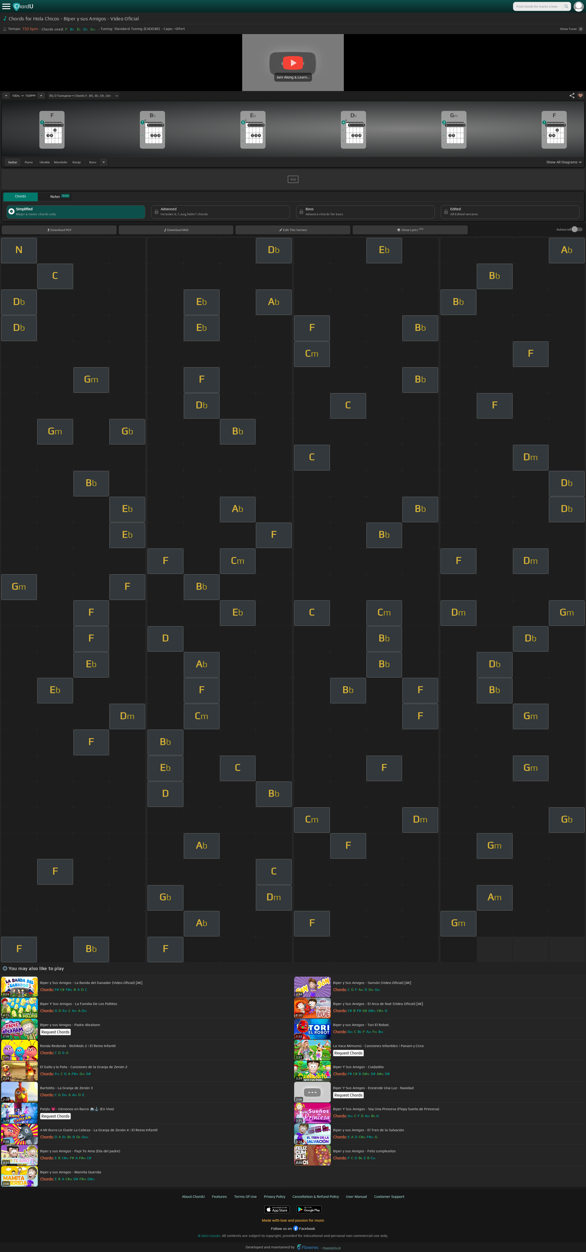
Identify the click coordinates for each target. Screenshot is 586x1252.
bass (92, 162)
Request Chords (55, 1032)
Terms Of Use (245, 1196)
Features (219, 1196)
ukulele (45, 162)
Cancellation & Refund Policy (316, 1196)
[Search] (566, 6)
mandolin (60, 162)
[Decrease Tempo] (6, 95)
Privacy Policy (274, 1196)
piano (29, 162)
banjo (77, 162)
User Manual (356, 1196)
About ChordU (193, 1196)
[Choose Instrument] (103, 162)
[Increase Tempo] (41, 95)
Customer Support (389, 1196)
